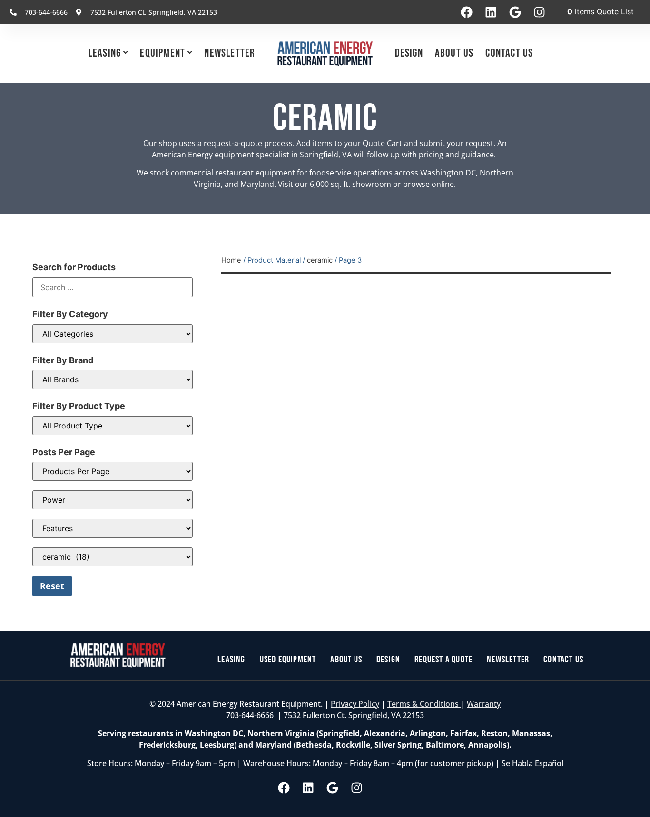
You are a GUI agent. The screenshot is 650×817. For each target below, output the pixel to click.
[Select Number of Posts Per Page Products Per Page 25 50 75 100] (112, 471)
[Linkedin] (490, 12)
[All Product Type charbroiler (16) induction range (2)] (112, 425)
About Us (454, 53)
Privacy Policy (355, 704)
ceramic (320, 260)
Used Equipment (288, 659)
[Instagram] (539, 12)
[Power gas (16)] (112, 499)
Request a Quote (443, 659)
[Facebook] (466, 12)
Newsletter (229, 53)
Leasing (105, 53)
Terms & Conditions (424, 704)
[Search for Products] (112, 287)
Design (409, 53)
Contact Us (509, 53)
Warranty (484, 704)
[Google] (515, 12)
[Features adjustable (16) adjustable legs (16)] (112, 528)
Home (231, 260)
